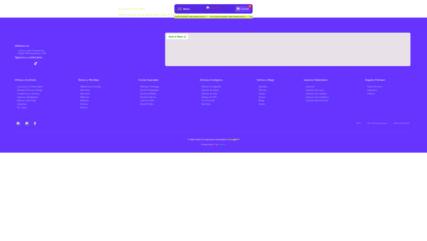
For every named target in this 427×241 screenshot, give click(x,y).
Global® (233, 139)
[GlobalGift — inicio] (213, 9)
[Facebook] (42, 63)
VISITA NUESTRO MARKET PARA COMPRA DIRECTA (187, 17)
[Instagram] (29, 63)
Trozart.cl (222, 144)
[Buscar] (231, 9)
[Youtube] (23, 63)
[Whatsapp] (16, 63)
